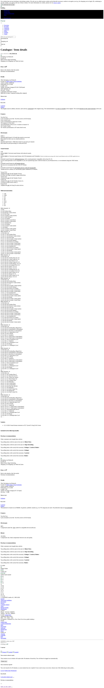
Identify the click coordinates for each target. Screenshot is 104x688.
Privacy (3, 603)
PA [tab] (5, 204)
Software (3, 628)
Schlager (3, 99)
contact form (8, 615)
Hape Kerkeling (17, 81)
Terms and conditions (6, 600)
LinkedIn (3, 635)
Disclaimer (3, 601)
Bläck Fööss (9, 81)
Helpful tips (4, 629)
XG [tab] (5, 198)
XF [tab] (5, 199)
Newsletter (3, 638)
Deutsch (4, 652)
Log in (2, 670)
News (2, 631)
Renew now (4, 661)
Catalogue (6, 28)
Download (3, 626)
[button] (4, 16)
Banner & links (4, 607)
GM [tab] (5, 193)
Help (2, 625)
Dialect (2, 107)
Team (2, 606)
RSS (2, 636)
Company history (5, 604)
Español (16, 652)
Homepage (14, 670)
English (10, 652)
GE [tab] (5, 205)
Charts (5, 34)
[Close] (13, 677)
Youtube (3, 634)
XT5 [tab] (5, 202)
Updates (6, 32)
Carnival (3, 105)
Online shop (4, 622)
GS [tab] (5, 196)
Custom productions (6, 623)
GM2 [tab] (5, 195)
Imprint (2, 599)
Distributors (4, 609)
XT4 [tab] (5, 201)
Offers (5, 31)
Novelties (6, 26)
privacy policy (57, 2)
